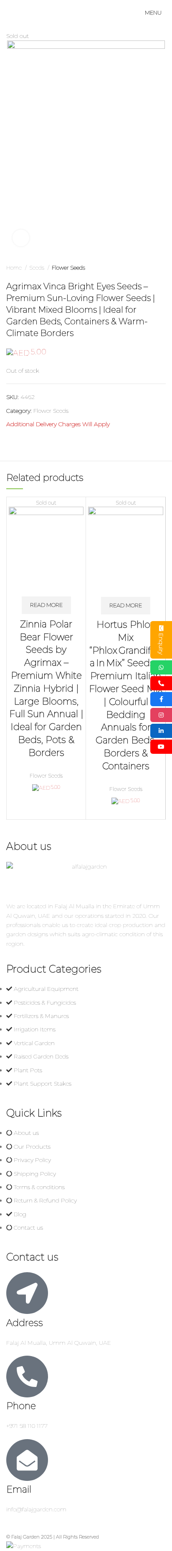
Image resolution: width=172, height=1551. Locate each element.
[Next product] (161, 268)
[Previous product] (145, 268)
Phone (21, 1406)
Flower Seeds (68, 267)
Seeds (37, 267)
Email (18, 1489)
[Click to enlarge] (21, 238)
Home (14, 267)
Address (24, 1323)
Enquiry (161, 643)
